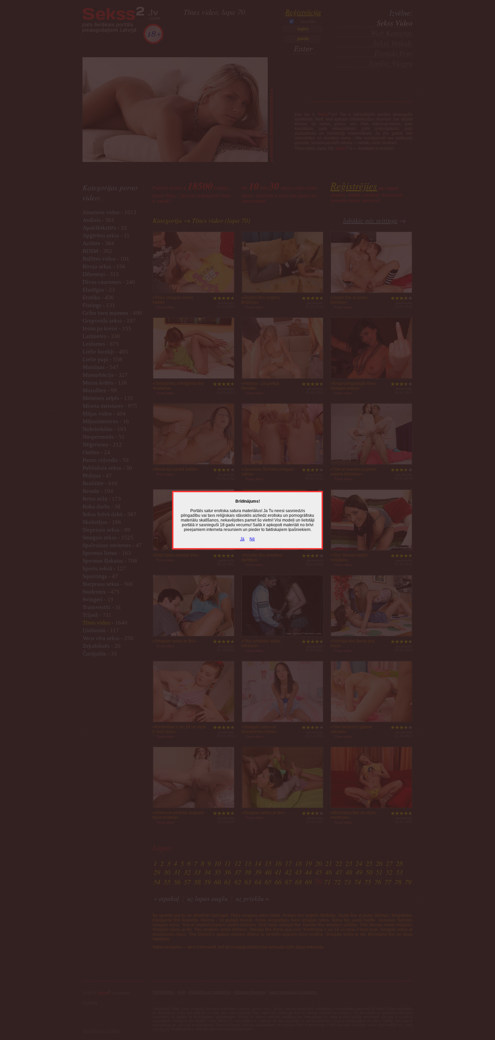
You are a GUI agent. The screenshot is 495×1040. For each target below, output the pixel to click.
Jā (242, 539)
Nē (252, 539)
